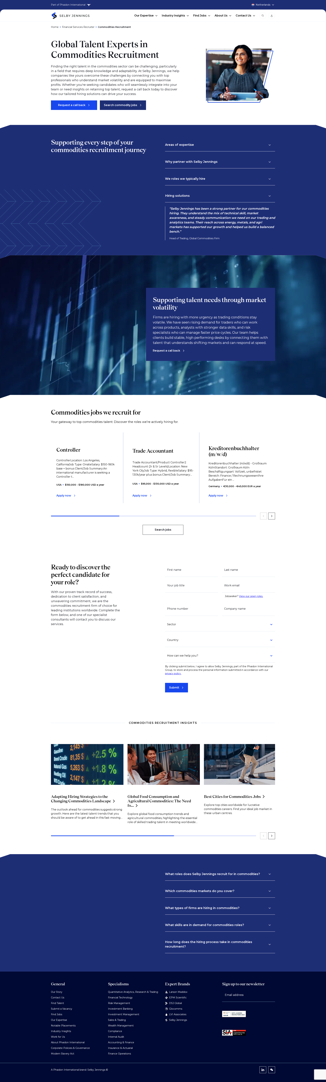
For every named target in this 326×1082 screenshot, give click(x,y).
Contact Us (243, 15)
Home (55, 27)
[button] (218, 145)
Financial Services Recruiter (78, 27)
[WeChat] (271, 1069)
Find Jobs (199, 15)
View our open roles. (251, 596)
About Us (221, 15)
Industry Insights (173, 15)
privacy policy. (173, 673)
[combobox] (218, 624)
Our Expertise (144, 15)
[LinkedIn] (262, 1069)
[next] (271, 516)
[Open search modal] (262, 15)
